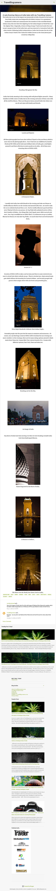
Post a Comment (7, 621)
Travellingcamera (12, 2)
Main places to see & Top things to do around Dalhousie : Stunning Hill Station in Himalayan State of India (24, 664)
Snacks (10, 596)
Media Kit (14, 691)
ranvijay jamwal (11, 603)
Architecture (6, 594)
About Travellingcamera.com (19, 689)
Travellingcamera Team (17, 690)
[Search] (54, 2)
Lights (33, 594)
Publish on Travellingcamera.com (20, 694)
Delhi (12, 594)
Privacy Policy (15, 695)
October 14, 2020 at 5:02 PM (14, 618)
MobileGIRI (14, 693)
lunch (38, 594)
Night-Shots (43, 594)
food (26, 594)
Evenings (21, 594)
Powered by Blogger (29, 886)
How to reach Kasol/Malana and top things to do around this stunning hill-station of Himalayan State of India (25, 640)
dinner (16, 594)
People (49, 594)
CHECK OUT (14, 680)
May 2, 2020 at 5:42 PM (12, 608)
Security (5, 596)
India (30, 594)
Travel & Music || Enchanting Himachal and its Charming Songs (25, 764)
